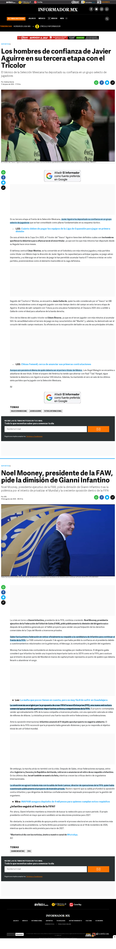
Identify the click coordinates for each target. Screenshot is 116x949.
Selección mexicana (19, 411)
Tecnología (60, 920)
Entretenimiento (75, 920)
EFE (5, 497)
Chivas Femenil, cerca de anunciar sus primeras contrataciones (56, 364)
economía (99, 920)
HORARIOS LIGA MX (21, 26)
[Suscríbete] (102, 2)
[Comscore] (102, 934)
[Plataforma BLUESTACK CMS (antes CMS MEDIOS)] (19, 934)
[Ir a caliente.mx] (75, 2)
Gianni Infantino (17, 851)
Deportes (5, 44)
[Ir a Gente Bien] (36, 1)
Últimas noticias (16, 19)
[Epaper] (87, 2)
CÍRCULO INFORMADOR (50, 26)
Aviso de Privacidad (44, 938)
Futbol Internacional (53, 411)
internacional (36, 920)
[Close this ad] (114, 936)
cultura (89, 920)
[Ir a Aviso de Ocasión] (41, 902)
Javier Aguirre (35, 411)
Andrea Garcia (9, 82)
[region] (58, 944)
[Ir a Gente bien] (76, 902)
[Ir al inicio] (33, 9)
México (42, 18)
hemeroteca (49, 924)
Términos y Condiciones (34, 436)
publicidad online (64, 924)
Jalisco (32, 18)
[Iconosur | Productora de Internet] (11, 934)
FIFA (29, 851)
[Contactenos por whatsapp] (107, 9)
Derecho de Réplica (56, 938)
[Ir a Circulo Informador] (23, 1)
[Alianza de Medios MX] (90, 934)
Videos (54, 18)
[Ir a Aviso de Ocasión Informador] (10, 1)
